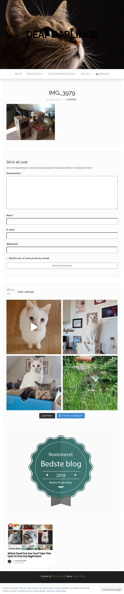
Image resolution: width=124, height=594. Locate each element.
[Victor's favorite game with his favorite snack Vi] (33, 327)
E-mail (11, 229)
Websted (12, 244)
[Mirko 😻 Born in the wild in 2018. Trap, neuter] (90, 383)
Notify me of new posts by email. (29, 258)
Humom (71, 99)
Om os (85, 73)
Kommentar (14, 173)
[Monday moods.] (33, 383)
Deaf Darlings (62, 34)
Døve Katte (34, 73)
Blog (18, 73)
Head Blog (79, 576)
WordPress (58, 576)
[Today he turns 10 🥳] (90, 327)
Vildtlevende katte (61, 73)
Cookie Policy (61, 591)
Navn (10, 215)
